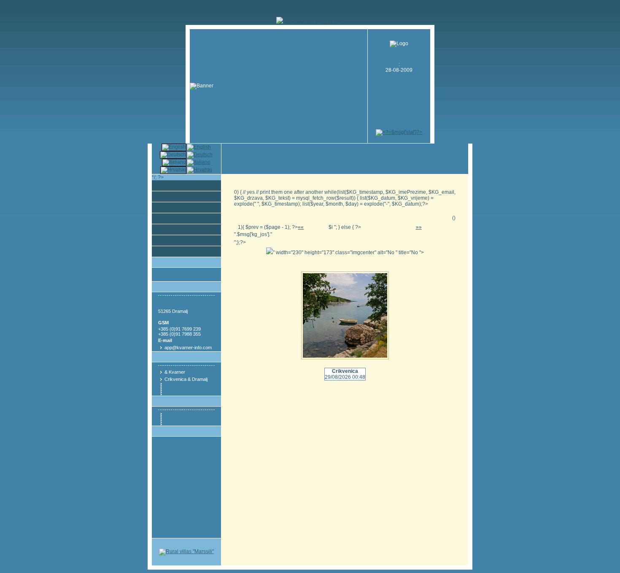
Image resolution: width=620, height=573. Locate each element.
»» (419, 227)
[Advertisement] (399, 110)
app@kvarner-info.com (188, 347)
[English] (198, 147)
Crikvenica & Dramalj (186, 379)
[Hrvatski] (199, 170)
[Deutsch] (199, 155)
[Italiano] (198, 162)
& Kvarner (174, 372)
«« (301, 227)
